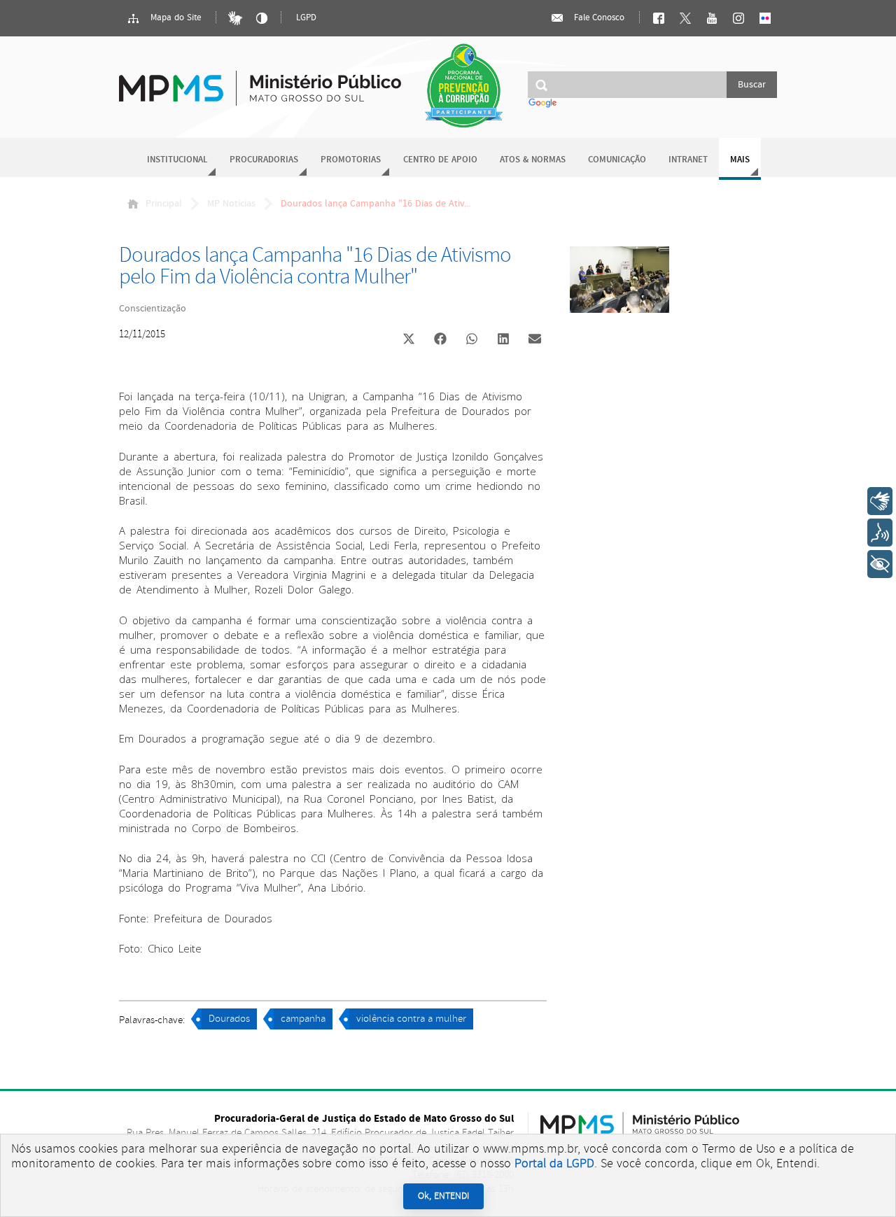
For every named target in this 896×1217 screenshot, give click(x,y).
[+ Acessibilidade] (879, 564)
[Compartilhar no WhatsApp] (471, 340)
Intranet (688, 160)
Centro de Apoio (440, 160)
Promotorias (351, 160)
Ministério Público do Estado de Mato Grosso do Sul (260, 80)
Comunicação (617, 160)
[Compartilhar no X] (408, 340)
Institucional (177, 160)
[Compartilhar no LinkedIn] (503, 340)
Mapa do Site (174, 18)
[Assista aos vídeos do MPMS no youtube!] (712, 18)
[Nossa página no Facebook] (659, 18)
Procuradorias (264, 160)
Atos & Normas (533, 160)
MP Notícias (231, 203)
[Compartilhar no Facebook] (440, 340)
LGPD (306, 18)
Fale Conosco (597, 18)
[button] (408, 340)
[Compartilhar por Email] (534, 340)
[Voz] (879, 533)
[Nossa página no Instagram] (738, 18)
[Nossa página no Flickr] (765, 18)
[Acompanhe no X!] (685, 18)
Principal (164, 203)
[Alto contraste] (262, 18)
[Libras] (235, 18)
